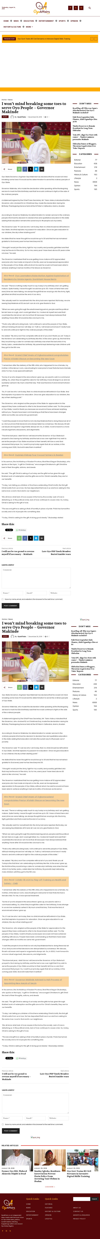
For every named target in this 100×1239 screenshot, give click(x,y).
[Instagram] (81, 8)
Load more (49, 1187)
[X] (30, 169)
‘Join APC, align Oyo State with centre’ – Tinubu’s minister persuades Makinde (85, 137)
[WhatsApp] (19, 169)
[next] (95, 38)
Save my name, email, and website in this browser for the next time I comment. (34, 599)
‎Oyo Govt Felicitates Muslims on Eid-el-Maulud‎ (36, 39)
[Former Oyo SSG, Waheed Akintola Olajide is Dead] (17, 1160)
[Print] (41, 169)
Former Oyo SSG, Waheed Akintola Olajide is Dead (14, 1172)
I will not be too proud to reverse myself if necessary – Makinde (18, 552)
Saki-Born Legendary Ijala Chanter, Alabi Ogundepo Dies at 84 (85, 119)
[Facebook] (70, 8)
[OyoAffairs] (12, 117)
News (10, 100)
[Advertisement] (50, 69)
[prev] (91, 38)
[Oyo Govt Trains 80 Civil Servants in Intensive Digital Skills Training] (82, 1160)
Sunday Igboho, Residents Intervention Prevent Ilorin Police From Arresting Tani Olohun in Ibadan (47, 1176)
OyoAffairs (21, 117)
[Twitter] (76, 8)
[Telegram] (36, 169)
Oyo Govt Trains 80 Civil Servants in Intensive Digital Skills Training (79, 1174)
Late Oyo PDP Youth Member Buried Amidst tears (56, 552)
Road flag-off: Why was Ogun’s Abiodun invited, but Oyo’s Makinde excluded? (85, 110)
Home (4, 100)
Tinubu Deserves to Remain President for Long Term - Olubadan (84, 128)
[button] (90, 8)
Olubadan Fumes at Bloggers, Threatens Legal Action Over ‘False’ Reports (85, 146)
